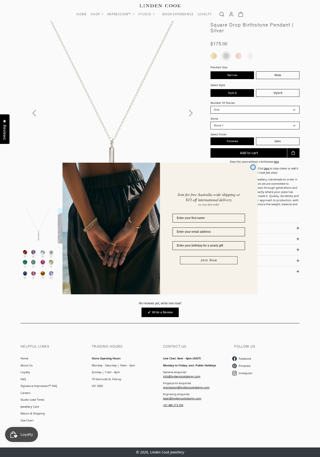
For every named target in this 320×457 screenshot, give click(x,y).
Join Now (208, 260)
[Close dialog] (253, 167)
